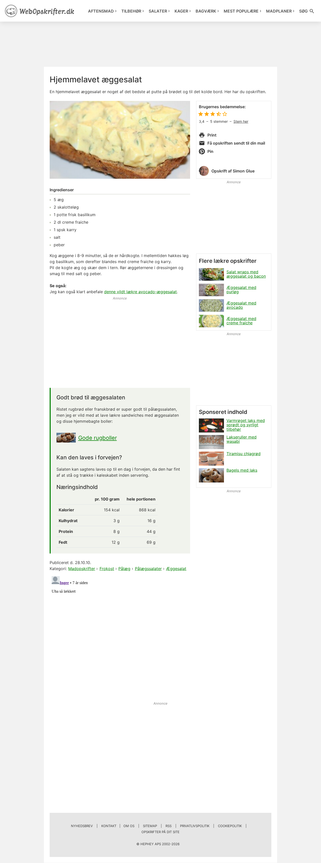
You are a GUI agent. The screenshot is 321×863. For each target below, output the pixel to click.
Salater (158, 11)
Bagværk (206, 11)
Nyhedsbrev (82, 826)
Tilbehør (131, 11)
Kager (181, 11)
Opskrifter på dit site (160, 832)
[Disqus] (120, 637)
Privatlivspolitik (194, 826)
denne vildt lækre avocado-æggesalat (140, 291)
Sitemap (150, 826)
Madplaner (279, 11)
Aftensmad (101, 11)
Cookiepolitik (230, 826)
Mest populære (241, 11)
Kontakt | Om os (117, 826)
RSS (169, 826)
